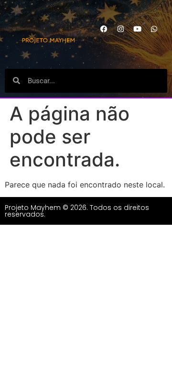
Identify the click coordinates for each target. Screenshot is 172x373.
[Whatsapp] (154, 29)
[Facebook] (104, 29)
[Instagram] (121, 29)
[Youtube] (137, 29)
